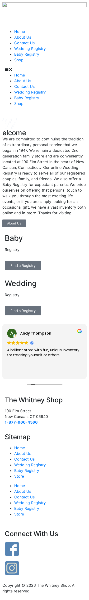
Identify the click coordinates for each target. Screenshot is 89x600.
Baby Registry (26, 54)
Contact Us (24, 42)
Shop (18, 60)
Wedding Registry (30, 48)
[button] (44, 69)
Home (19, 31)
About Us (22, 37)
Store (19, 476)
